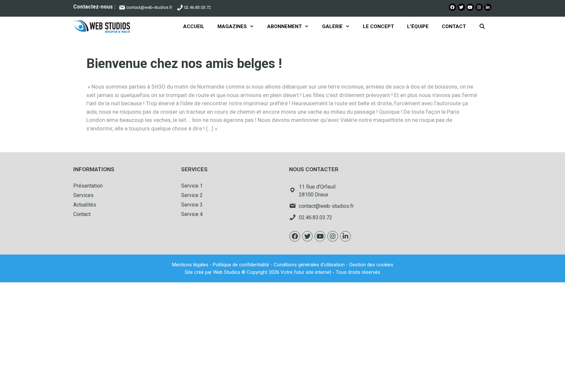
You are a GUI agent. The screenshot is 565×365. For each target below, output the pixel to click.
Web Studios (226, 272)
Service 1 (192, 186)
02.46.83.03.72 (197, 7)
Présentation (88, 186)
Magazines (232, 26)
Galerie (332, 26)
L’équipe (418, 26)
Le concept (378, 26)
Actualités (84, 205)
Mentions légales (190, 265)
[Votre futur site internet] (103, 26)
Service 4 (192, 214)
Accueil (193, 26)
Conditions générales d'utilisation (309, 265)
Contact (454, 26)
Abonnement (284, 26)
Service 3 (192, 205)
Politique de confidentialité (241, 265)
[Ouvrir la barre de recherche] (482, 26)
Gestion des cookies (371, 265)
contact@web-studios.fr (149, 7)
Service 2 (192, 195)
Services (83, 195)
